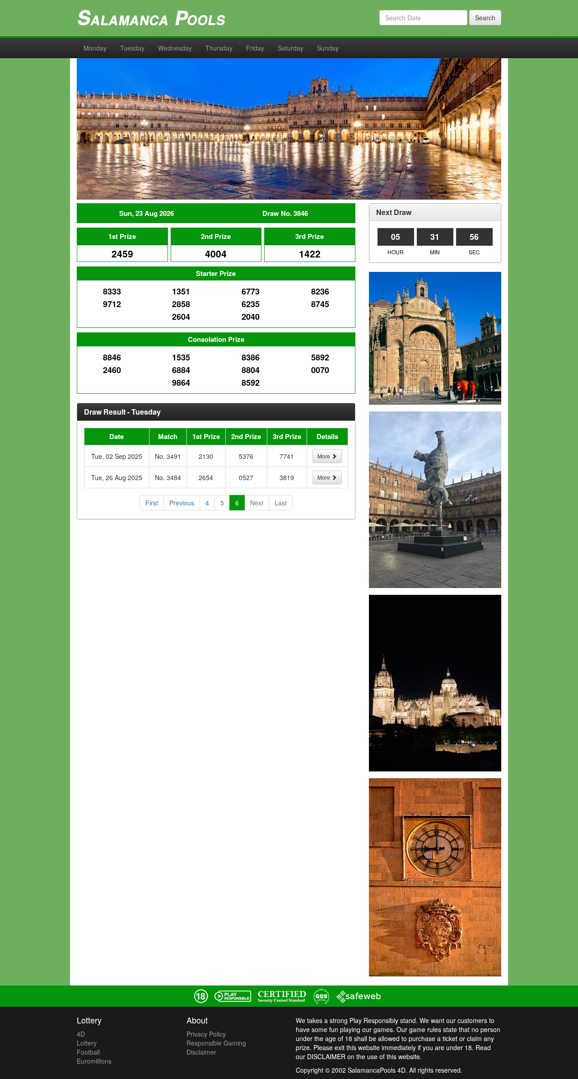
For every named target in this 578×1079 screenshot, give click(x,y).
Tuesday (132, 47)
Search (485, 17)
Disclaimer (201, 1051)
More (324, 456)
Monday (95, 47)
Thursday (219, 47)
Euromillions (94, 1060)
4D (81, 1033)
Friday (255, 47)
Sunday (328, 47)
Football (88, 1051)
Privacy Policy (206, 1033)
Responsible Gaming (216, 1042)
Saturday (290, 47)
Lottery (87, 1042)
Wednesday (175, 47)
